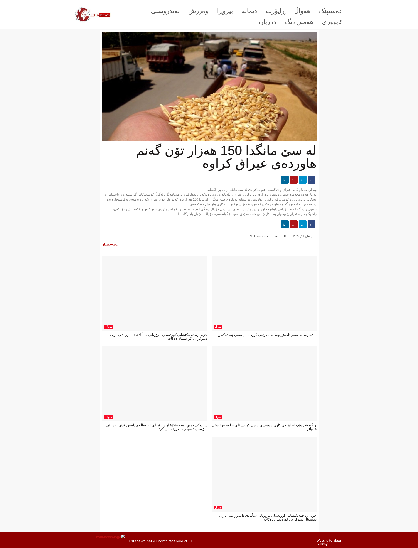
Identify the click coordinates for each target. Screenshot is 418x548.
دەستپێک (330, 10)
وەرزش (198, 10)
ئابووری (332, 21)
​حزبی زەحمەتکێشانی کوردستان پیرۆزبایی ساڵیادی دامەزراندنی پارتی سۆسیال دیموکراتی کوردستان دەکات (268, 517)
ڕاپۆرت (275, 10)
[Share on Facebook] (311, 180)
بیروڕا (225, 10)
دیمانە (249, 10)
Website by (329, 542)
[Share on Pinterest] (294, 180)
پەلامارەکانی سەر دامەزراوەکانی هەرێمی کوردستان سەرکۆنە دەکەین (267, 335)
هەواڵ (302, 10)
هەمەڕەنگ (299, 21)
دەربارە (266, 21)
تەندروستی (165, 10)
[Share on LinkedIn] (285, 180)
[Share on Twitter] (303, 180)
